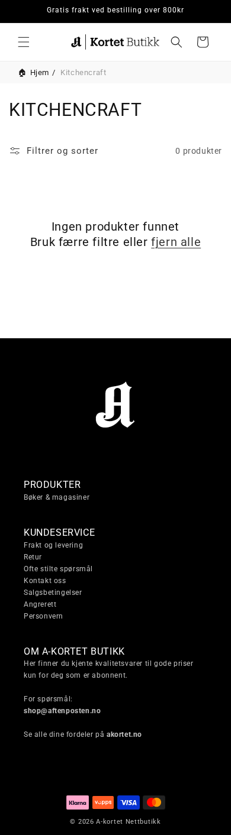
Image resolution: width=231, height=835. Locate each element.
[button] (24, 42)
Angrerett (40, 604)
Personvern (43, 616)
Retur (33, 557)
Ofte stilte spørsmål (58, 569)
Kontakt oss (45, 581)
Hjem (39, 72)
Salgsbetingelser (53, 592)
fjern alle (176, 242)
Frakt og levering (53, 545)
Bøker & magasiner (56, 497)
